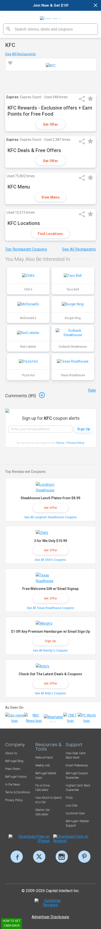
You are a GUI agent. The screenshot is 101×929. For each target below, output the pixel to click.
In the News (12, 784)
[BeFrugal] (50, 16)
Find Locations (50, 234)
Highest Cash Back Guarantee (78, 788)
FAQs (69, 797)
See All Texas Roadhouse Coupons (50, 608)
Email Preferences (77, 765)
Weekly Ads (42, 765)
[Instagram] (62, 857)
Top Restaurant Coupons (26, 249)
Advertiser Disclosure (50, 917)
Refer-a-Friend (44, 757)
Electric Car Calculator (42, 812)
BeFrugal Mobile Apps (45, 775)
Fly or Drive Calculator (42, 788)
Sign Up (50, 641)
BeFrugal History (16, 776)
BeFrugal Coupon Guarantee (77, 775)
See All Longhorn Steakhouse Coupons (50, 517)
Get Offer (50, 124)
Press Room (12, 769)
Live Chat (71, 805)
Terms (60, 442)
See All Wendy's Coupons (50, 650)
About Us (11, 753)
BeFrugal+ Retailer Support (77, 823)
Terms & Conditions (17, 792)
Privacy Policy (76, 442)
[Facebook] (17, 857)
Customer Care (75, 813)
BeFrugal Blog (14, 761)
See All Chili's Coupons (50, 560)
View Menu (50, 197)
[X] (39, 857)
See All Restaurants (20, 54)
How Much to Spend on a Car (48, 800)
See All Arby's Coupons (50, 693)
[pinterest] (84, 857)
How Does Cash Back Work (76, 755)
